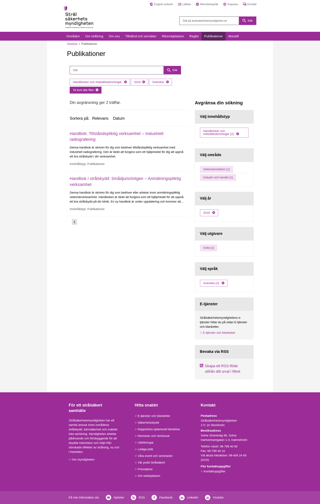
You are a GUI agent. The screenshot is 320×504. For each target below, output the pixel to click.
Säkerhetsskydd (148, 422)
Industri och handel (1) (218, 177)
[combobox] (217, 20)
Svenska (158, 82)
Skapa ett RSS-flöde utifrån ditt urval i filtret (222, 369)
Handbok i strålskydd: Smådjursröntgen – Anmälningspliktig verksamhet (125, 181)
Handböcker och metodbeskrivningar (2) (219, 132)
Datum (119, 118)
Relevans (100, 118)
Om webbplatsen (149, 476)
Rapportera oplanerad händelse (159, 429)
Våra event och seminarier (155, 456)
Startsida (72, 43)
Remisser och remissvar (154, 436)
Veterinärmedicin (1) (216, 169)
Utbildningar (146, 442)
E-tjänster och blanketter (219, 332)
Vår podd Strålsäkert (151, 462)
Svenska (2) (211, 283)
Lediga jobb (145, 449)
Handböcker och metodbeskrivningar (97, 82)
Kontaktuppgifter (215, 471)
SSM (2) (208, 248)
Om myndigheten (83, 459)
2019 (137, 82)
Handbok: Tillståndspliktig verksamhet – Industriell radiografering (117, 136)
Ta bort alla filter (83, 90)
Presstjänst (145, 469)
